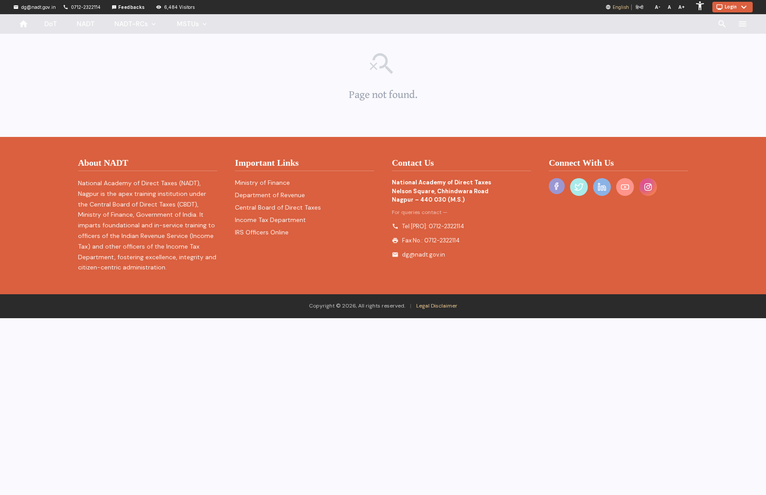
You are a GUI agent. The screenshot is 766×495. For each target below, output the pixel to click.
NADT (86, 23)
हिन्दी (639, 7)
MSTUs (192, 23)
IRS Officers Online (262, 232)
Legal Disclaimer (436, 305)
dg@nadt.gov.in (423, 254)
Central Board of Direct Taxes (278, 207)
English (621, 7)
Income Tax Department (270, 220)
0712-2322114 (446, 226)
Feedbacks (128, 7)
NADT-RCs (135, 23)
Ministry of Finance (262, 183)
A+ (681, 7)
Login (732, 7)
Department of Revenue (270, 195)
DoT (50, 23)
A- (657, 7)
